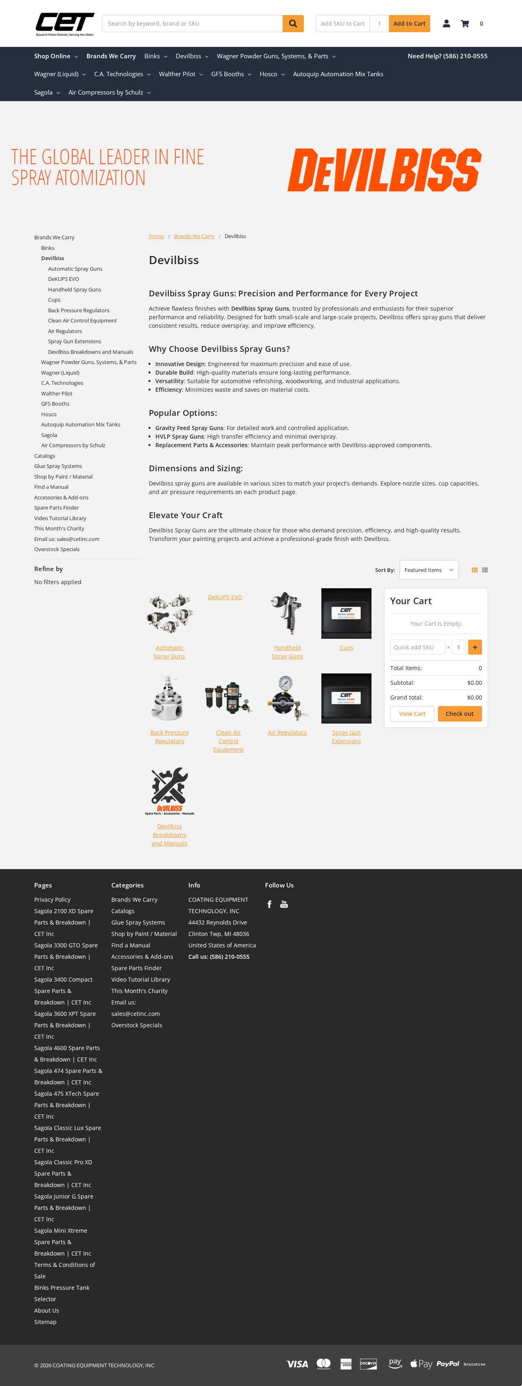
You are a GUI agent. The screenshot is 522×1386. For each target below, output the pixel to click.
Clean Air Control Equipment (82, 320)
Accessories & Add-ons (61, 497)
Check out (460, 713)
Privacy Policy (52, 899)
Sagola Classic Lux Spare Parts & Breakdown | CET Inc (67, 1139)
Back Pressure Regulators (78, 310)
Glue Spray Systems (58, 466)
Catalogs (44, 455)
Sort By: (385, 570)
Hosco (268, 74)
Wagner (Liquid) (56, 74)
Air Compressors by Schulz (106, 92)
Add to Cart (410, 23)
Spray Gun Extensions (74, 341)
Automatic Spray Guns (75, 268)
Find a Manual (51, 486)
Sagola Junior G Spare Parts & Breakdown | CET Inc (63, 1207)
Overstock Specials (57, 549)
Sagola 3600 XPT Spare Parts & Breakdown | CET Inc (65, 1025)
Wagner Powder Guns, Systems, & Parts (272, 56)
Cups (54, 299)
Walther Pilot (177, 74)
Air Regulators (65, 331)
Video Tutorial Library (60, 518)
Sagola (43, 92)
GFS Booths (227, 74)
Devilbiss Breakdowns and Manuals (90, 351)
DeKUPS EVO (63, 278)
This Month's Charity (59, 528)
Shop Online (52, 56)
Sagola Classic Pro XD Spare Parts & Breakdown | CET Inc (63, 1173)
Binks (152, 56)
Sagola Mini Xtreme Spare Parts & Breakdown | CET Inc (62, 1242)
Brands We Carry (111, 56)
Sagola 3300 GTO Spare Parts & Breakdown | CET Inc (66, 956)
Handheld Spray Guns (74, 289)
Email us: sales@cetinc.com (67, 539)
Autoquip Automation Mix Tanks (338, 74)
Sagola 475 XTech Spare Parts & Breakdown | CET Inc (66, 1105)
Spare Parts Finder (56, 507)
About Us (46, 1310)
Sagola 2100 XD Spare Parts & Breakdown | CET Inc (63, 922)
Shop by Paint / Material (63, 476)
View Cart (412, 713)
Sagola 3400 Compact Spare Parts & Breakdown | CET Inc (63, 990)
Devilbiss (188, 56)
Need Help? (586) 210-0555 (448, 56)
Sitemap (45, 1322)
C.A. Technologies (118, 74)
